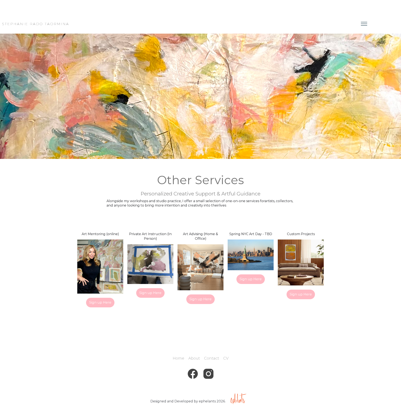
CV (225, 358)
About (194, 358)
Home (178, 358)
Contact (211, 358)
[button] (378, 23)
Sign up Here (100, 302)
